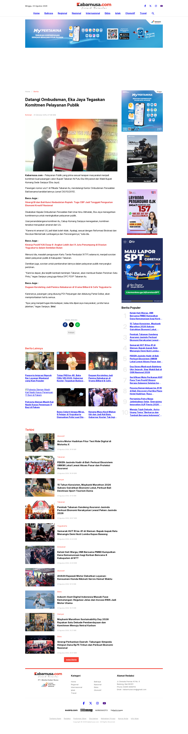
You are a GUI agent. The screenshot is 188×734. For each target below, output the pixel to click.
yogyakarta (62, 526)
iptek (118, 13)
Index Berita (71, 659)
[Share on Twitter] (71, 324)
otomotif (130, 13)
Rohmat (28, 115)
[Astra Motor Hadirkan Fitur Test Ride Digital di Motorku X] (40, 442)
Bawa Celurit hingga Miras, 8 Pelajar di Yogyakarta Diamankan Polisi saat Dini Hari (71, 414)
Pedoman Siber (79, 718)
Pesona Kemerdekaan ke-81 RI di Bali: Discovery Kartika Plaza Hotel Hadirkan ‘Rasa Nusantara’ (146, 391)
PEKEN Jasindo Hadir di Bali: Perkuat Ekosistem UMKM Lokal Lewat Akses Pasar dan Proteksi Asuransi (85, 465)
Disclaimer (93, 718)
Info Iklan (135, 718)
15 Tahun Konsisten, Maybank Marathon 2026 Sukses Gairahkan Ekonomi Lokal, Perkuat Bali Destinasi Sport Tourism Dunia (84, 487)
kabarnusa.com (93, 722)
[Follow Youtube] (161, 6)
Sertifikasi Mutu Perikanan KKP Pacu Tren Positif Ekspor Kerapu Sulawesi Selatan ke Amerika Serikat (146, 380)
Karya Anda (123, 718)
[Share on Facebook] (65, 324)
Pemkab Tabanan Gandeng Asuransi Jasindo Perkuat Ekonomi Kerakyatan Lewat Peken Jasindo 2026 (87, 510)
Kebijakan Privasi (108, 718)
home (73, 681)
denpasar (61, 547)
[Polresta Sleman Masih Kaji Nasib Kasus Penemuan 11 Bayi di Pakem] (39, 392)
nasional (76, 13)
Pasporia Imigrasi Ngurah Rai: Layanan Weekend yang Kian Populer (38, 378)
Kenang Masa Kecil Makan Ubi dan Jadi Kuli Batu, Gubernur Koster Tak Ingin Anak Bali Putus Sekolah (102, 414)
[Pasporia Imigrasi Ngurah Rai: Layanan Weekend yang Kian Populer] (39, 360)
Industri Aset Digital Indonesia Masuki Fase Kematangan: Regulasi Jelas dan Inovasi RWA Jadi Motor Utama (86, 599)
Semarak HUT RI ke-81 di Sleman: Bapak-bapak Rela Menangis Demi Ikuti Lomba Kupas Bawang (144, 348)
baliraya (48, 13)
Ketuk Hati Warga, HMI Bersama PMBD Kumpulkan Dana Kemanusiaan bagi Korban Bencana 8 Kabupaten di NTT (86, 555)
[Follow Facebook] (145, 6)
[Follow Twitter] (150, 6)
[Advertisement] (94, 68)
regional (62, 13)
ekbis (107, 13)
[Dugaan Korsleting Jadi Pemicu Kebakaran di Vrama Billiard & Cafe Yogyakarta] (102, 360)
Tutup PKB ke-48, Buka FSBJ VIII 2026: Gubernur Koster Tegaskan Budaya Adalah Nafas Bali (70, 378)
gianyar (60, 479)
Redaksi (67, 718)
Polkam (71, 333)
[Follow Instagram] (156, 6)
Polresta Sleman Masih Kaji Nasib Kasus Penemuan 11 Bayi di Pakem (39, 405)
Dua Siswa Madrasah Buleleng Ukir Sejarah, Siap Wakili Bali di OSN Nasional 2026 (146, 369)
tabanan (61, 457)
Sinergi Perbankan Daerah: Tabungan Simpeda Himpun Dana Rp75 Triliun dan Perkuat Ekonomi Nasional (85, 644)
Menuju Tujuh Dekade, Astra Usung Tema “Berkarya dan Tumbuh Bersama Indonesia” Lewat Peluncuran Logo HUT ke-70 (145, 412)
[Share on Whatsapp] (77, 324)
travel (143, 13)
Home (36, 13)
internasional (93, 13)
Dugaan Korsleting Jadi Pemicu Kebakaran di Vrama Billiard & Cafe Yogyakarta (68, 287)
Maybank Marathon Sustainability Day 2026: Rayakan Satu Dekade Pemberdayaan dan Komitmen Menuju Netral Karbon (83, 622)
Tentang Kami (55, 718)
